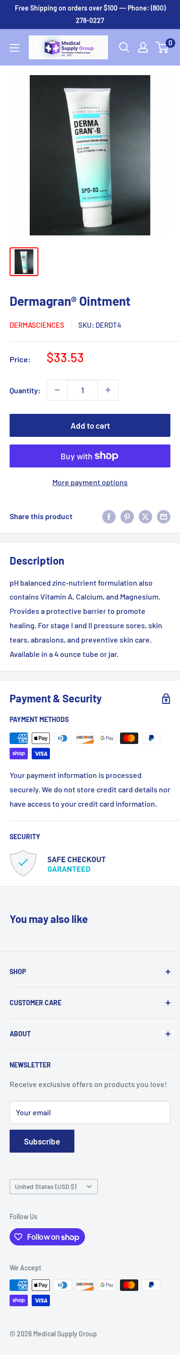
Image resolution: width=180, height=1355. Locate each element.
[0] (162, 47)
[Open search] (124, 47)
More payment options (90, 482)
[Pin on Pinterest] (127, 516)
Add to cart (90, 425)
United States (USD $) (45, 1186)
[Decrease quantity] (57, 390)
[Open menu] (14, 48)
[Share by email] (163, 516)
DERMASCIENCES (37, 325)
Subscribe (42, 1141)
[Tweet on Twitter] (145, 516)
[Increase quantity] (108, 390)
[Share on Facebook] (109, 516)
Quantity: (25, 390)
